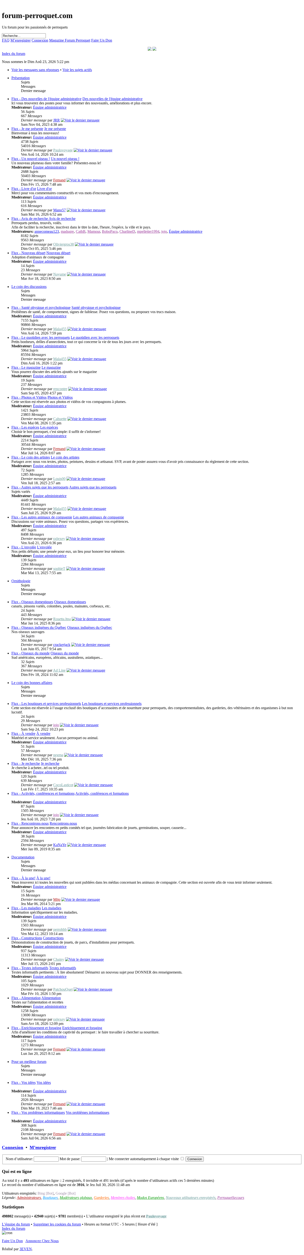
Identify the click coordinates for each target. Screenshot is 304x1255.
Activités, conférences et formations (102, 793)
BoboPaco (110, 231)
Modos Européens (150, 1198)
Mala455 (59, 329)
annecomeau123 (46, 231)
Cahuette (59, 419)
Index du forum (13, 54)
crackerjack (61, 645)
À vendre (43, 734)
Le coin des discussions (29, 287)
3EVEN (25, 1249)
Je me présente (55, 129)
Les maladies (51, 908)
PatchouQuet (63, 989)
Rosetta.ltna (62, 619)
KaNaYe (59, 845)
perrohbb (60, 929)
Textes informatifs (62, 968)
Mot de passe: (70, 1159)
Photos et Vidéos (60, 397)
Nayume (59, 274)
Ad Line (59, 670)
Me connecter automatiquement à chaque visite (144, 1159)
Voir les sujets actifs (77, 70)
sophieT (59, 569)
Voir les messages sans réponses (35, 70)
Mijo (56, 899)
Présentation (20, 78)
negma (58, 755)
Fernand (59, 180)
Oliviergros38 (63, 244)
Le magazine (51, 367)
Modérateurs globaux (76, 1198)
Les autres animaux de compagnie (98, 517)
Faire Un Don (101, 40)
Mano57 (59, 210)
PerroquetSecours (230, 1198)
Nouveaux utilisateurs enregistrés (190, 1198)
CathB (81, 231)
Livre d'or (44, 189)
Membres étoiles (123, 1198)
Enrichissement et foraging (82, 1028)
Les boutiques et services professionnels (112, 704)
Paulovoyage (63, 150)
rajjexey (59, 539)
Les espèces (49, 427)
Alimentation (51, 998)
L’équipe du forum (16, 1224)
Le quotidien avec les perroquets (95, 337)
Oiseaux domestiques (70, 602)
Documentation (22, 857)
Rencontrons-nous (63, 823)
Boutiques (50, 1198)
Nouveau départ (58, 253)
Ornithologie (20, 581)
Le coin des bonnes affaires (31, 683)
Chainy (58, 959)
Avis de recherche (62, 219)
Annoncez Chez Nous (42, 1241)
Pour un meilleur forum (28, 1062)
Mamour (93, 231)
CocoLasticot (63, 785)
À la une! (43, 878)
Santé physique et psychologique (96, 307)
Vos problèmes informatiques (87, 1112)
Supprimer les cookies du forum (57, 1224)
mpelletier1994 (148, 231)
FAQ (6, 40)
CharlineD (127, 231)
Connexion (40, 40)
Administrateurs (29, 1198)
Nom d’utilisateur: (19, 1159)
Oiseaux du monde (65, 653)
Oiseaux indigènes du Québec (89, 627)
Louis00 (59, 479)
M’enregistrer (20, 40)
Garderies (101, 1198)
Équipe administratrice (49, 107)
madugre (67, 231)
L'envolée (44, 547)
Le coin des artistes (65, 457)
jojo (164, 231)
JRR (56, 120)
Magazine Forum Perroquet (69, 40)
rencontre (60, 389)
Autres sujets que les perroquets (92, 487)
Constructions (53, 938)
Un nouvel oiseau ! (65, 159)
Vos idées (44, 1083)
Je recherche (50, 763)
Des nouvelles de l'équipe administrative (112, 99)
